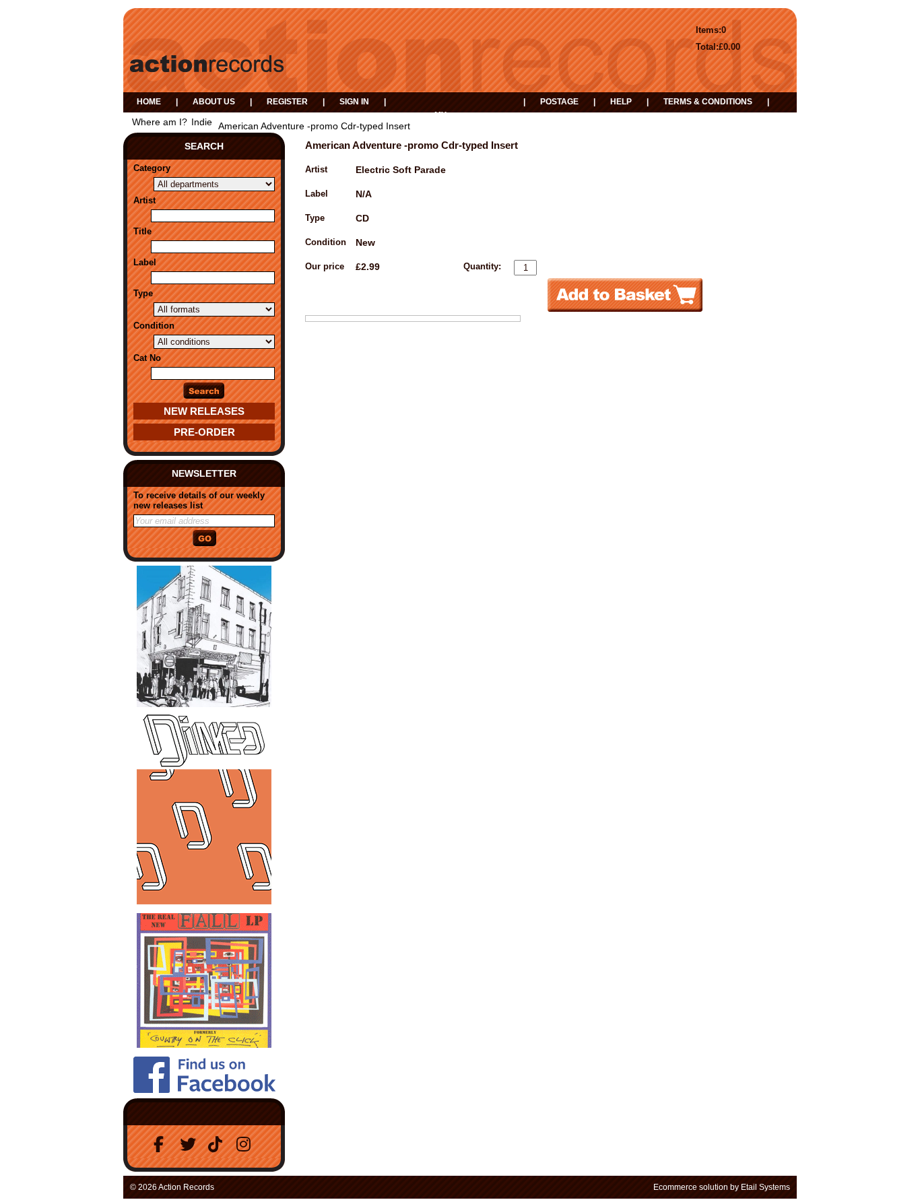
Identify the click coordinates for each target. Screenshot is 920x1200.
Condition (153, 326)
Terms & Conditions (707, 101)
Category (151, 168)
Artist (144, 200)
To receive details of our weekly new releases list (199, 500)
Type (143, 293)
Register (287, 101)
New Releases (204, 411)
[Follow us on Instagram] (246, 1144)
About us (214, 101)
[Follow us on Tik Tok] (218, 1144)
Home (149, 101)
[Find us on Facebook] (161, 1144)
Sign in (354, 101)
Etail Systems (765, 1187)
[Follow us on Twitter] (190, 1144)
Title (142, 231)
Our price (324, 266)
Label (144, 262)
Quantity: (482, 266)
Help (621, 101)
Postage (559, 101)
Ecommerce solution (690, 1187)
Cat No (147, 358)
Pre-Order (204, 432)
